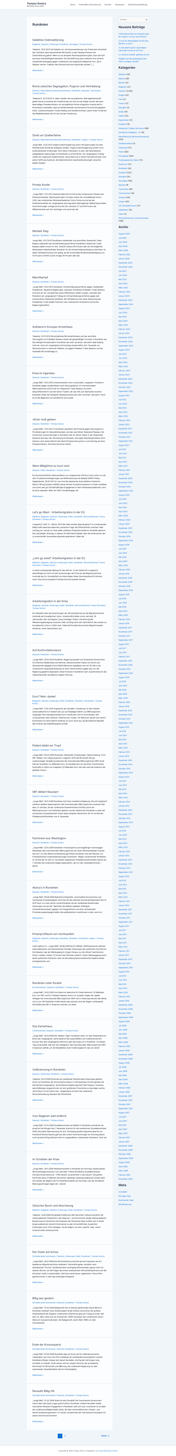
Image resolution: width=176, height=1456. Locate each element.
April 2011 (123, 943)
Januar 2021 (124, 474)
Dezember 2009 (125, 1005)
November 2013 (125, 814)
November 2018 (125, 582)
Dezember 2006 (125, 1146)
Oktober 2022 (125, 387)
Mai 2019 (122, 557)
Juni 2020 (123, 503)
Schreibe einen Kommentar (44, 1256)
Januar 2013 (124, 856)
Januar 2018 (124, 623)
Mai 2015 (122, 739)
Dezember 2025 (125, 263)
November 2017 (125, 632)
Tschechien (95, 91)
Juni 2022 (123, 404)
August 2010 (124, 972)
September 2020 (126, 491)
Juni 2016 (123, 686)
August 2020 (124, 495)
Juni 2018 (123, 603)
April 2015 (123, 744)
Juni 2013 (123, 835)
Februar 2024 (124, 329)
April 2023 (123, 362)
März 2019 (123, 565)
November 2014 (125, 764)
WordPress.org (125, 1204)
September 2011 (125, 922)
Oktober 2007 (125, 1104)
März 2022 (123, 416)
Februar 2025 (124, 292)
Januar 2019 (124, 574)
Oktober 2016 (124, 669)
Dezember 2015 (125, 710)
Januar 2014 (124, 806)
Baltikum (36, 516)
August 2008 (124, 1063)
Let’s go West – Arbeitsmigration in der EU (58, 512)
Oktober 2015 (124, 719)
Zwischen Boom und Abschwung (52, 1205)
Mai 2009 (123, 1034)
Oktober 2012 (124, 868)
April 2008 (123, 1079)
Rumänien (64, 44)
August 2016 (124, 677)
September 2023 (126, 346)
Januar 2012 (124, 905)
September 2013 (126, 822)
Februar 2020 (124, 520)
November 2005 (126, 1179)
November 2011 (125, 914)
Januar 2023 (124, 375)
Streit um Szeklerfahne (46, 135)
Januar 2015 (124, 756)
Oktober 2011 (124, 918)
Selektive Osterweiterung (48, 39)
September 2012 (126, 872)
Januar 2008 (124, 1092)
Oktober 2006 (125, 1154)
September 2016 (126, 673)
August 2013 (124, 827)
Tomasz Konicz (36, 3)
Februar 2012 (124, 901)
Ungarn (84, 140)
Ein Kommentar (39, 987)
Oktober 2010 (124, 963)
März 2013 (123, 847)
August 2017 (124, 644)
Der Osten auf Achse (45, 1252)
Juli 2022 (122, 399)
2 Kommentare (38, 1031)
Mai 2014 (122, 789)
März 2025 (123, 288)
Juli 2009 (122, 1026)
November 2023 (126, 341)
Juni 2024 (123, 312)
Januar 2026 (124, 259)
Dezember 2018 (125, 578)
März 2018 (123, 615)
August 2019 (124, 545)
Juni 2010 (123, 980)
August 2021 (124, 445)
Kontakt (107, 4)
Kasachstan (124, 120)
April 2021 (123, 462)
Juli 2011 (122, 930)
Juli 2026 (122, 238)
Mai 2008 (123, 1075)
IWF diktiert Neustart (45, 791)
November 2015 (125, 715)
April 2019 (123, 561)
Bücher (122, 83)
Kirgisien (122, 124)
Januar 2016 (124, 706)
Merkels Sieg (40, 231)
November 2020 (126, 482)
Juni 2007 (123, 1121)
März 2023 (123, 366)
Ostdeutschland (125, 143)
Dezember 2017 (125, 628)
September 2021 (126, 441)
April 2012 (123, 893)
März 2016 (123, 698)
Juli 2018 (122, 598)
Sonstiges (73, 44)
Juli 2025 (122, 271)
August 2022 (124, 395)
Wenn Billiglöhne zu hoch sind (50, 465)
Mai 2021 (122, 458)
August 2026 (124, 234)
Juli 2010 (122, 976)
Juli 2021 (122, 449)
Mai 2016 (122, 690)
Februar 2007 (124, 1137)
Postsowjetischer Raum (129, 160)
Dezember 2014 (125, 760)
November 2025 (126, 267)
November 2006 (126, 1150)
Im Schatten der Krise (45, 1159)
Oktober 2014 (124, 769)
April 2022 (123, 412)
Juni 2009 (123, 1030)
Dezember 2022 (125, 379)
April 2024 (123, 321)
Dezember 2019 (125, 528)
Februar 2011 (124, 951)
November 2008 (126, 1059)
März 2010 (123, 992)
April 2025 (123, 283)
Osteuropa (54, 44)
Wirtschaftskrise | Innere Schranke (90, 605)
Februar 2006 (124, 1175)
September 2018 (126, 590)
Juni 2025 (123, 275)
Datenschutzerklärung (137, 4)
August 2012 (124, 876)
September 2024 (126, 304)
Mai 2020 (123, 507)
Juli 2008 (122, 1067)
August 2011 (124, 926)
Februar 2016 (124, 702)
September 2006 (126, 1158)
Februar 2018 (124, 619)
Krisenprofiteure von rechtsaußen (53, 933)
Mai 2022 (123, 408)
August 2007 (124, 1113)
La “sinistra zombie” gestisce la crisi (134, 55)
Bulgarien (36, 44)
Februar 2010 (124, 996)
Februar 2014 (124, 802)
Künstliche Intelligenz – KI (129, 132)
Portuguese (123, 156)
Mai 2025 (123, 279)
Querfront (123, 164)
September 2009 (126, 1017)
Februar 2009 (124, 1046)
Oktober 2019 (124, 536)
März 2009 (123, 1042)
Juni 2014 (123, 785)
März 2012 (123, 897)
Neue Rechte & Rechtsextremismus (56, 91)
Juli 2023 (122, 354)
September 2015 (126, 723)
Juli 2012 (122, 880)
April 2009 (123, 1038)
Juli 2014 (122, 781)
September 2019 (126, 540)
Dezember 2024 (126, 300)
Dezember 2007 (125, 1096)
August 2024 (124, 308)
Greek (121, 112)
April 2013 (123, 843)
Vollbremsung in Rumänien (48, 1069)
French (122, 103)
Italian (121, 116)
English (122, 95)
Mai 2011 (122, 938)
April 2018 (123, 611)
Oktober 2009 (125, 1013)
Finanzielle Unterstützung (90, 4)
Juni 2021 (123, 453)
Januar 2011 (124, 955)
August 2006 (124, 1162)
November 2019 (125, 532)
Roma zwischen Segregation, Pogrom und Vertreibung (66, 86)
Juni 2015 (123, 735)
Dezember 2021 (125, 429)
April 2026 (123, 246)
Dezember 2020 (125, 478)
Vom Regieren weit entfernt (49, 1115)
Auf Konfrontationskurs (46, 650)
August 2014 (124, 777)
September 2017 (126, 640)
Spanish (122, 185)
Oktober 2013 (124, 818)
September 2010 (126, 968)
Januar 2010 (124, 1001)
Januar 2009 (124, 1050)
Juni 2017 (123, 652)
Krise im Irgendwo (43, 373)
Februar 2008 (124, 1088)
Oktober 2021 (124, 437)
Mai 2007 (122, 1125)
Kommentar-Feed (126, 1200)
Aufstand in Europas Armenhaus (52, 326)
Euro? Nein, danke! (44, 696)
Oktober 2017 (124, 636)
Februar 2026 (124, 254)
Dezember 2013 (125, 810)
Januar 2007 (124, 1142)
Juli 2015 (122, 731)
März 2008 (123, 1084)
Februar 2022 (124, 420)
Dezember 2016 (125, 661)
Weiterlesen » (38, 70)
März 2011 (123, 947)
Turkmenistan (124, 193)
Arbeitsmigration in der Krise (50, 601)
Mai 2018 (122, 607)
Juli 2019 (122, 549)
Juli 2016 (122, 681)
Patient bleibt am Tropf (46, 745)
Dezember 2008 (125, 1055)
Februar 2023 (124, 371)
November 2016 (125, 665)
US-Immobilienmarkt (127, 206)
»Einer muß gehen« (44, 419)
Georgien (122, 107)
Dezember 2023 (125, 337)
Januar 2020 (124, 524)
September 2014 (126, 773)
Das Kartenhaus (42, 1026)
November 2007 (126, 1100)
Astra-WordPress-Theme (108, 1451)
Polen (43, 470)
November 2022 (126, 383)
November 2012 (125, 864)
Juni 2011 (122, 934)
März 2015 (123, 748)
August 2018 (124, 594)
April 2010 (123, 988)
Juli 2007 (122, 1117)
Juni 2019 (123, 553)
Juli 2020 (122, 499)
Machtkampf (40, 277)
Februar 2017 (124, 657)
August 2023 (124, 350)
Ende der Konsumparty (46, 1344)
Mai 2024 (123, 317)
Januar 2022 (124, 424)
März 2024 (123, 325)
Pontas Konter (41, 184)
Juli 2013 (122, 831)
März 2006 (123, 1171)
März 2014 (123, 797)
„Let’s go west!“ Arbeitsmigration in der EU (58, 558)
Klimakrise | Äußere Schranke (131, 128)
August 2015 (124, 727)
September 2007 (126, 1108)
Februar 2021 (124, 470)
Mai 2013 (122, 839)
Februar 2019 (124, 570)
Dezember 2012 (125, 860)
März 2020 (123, 516)
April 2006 (123, 1166)
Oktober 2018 (124, 586)
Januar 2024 (124, 333)
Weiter (105, 1436)
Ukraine (122, 197)
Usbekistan (123, 210)
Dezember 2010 (125, 959)
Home (72, 4)
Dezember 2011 (125, 909)
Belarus (122, 78)
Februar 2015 (124, 752)
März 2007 (123, 1133)
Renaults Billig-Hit (43, 1391)
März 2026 (123, 250)
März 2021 (123, 466)
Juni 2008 (123, 1071)
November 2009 (126, 1009)
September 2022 (126, 391)
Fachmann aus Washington (49, 838)
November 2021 (125, 433)
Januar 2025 (124, 296)
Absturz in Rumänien (45, 887)
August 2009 (124, 1021)
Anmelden (123, 1192)
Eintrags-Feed (125, 1196)
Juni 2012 (123, 885)
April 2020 (123, 511)
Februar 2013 (124, 851)
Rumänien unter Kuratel (46, 983)
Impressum (119, 4)
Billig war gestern (43, 1298)
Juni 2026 (123, 242)
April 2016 (123, 694)
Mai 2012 (122, 889)
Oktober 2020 (125, 487)
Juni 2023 (123, 358)
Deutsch (45, 44)
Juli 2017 (122, 648)
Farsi (121, 99)
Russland (122, 172)
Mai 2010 (122, 984)
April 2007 (123, 1129)
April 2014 (123, 793)
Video (121, 214)
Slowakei (85, 91)
